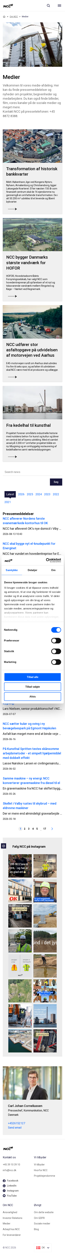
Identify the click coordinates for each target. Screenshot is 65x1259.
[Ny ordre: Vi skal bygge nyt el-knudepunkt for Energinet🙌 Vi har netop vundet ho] (45, 916)
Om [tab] (53, 570)
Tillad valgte (32, 686)
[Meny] (59, 5)
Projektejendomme (44, 1175)
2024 (39, 494)
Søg (56, 482)
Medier (6, 1223)
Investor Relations (12, 1218)
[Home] (4, 16)
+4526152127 (16, 1123)
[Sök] (48, 5)
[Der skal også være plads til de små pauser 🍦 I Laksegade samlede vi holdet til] (20, 916)
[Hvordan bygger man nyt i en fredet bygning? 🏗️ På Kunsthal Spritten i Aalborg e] (45, 1016)
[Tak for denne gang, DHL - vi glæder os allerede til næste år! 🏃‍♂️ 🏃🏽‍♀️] (20, 866)
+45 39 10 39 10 (11, 1164)
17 (44, 828)
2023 (47, 494)
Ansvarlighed (10, 1212)
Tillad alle (32, 677)
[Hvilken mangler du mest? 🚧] (20, 966)
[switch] (56, 640)
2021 (8, 502)
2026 (21, 494)
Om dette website (44, 1212)
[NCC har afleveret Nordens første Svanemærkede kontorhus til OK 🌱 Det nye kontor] (20, 891)
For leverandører (12, 1235)
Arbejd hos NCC (11, 1229)
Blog (36, 1229)
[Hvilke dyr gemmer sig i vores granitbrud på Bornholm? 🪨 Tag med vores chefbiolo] (20, 991)
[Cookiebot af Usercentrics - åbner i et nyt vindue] (46, 560)
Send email (14, 1127)
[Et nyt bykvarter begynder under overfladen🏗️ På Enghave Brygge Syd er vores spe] (20, 1041)
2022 (56, 494)
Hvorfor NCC (40, 1170)
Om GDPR (39, 1218)
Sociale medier (42, 1223)
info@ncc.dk (9, 1170)
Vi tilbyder (39, 1164)
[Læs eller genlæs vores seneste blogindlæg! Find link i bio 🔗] (45, 991)
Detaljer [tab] (32, 570)
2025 (30, 494)
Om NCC (14, 16)
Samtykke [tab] (12, 570)
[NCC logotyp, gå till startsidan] (8, 5)
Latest (10, 494)
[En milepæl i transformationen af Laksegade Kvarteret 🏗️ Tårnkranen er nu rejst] (45, 1041)
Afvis (32, 696)
